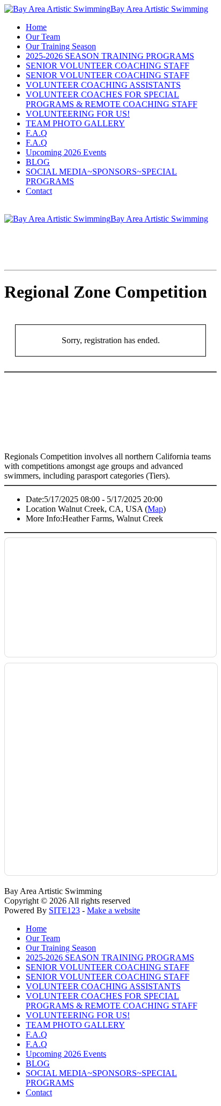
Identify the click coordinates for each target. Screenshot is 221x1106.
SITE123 (64, 910)
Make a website (113, 910)
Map (155, 508)
